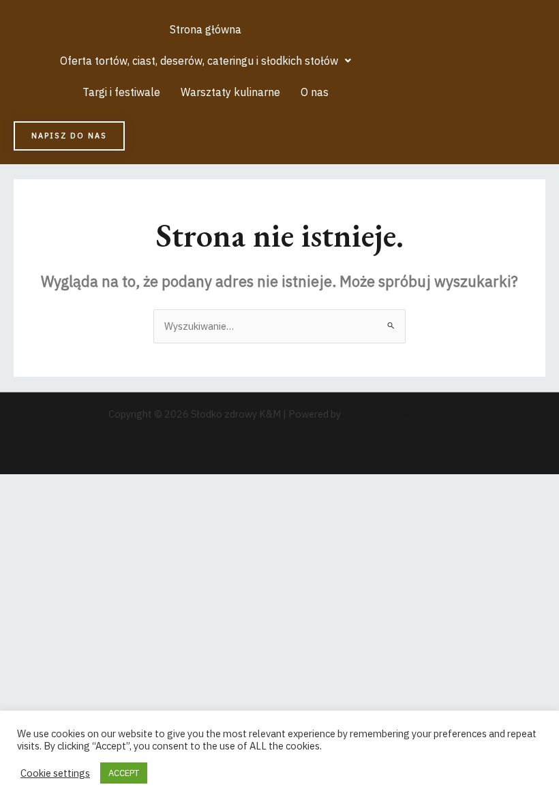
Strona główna (205, 29)
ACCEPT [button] (123, 773)
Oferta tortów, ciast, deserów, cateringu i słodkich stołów (199, 60)
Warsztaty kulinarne (230, 92)
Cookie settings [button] (55, 773)
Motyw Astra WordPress (397, 413)
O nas (315, 92)
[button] (205, 60)
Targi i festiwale (121, 92)
